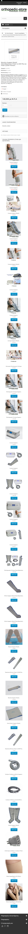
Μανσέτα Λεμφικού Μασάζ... (14, 697)
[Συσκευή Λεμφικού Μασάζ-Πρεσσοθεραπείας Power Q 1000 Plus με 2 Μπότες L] (14, 305)
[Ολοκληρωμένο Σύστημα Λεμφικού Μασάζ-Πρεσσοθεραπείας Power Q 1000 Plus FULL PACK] (14, 407)
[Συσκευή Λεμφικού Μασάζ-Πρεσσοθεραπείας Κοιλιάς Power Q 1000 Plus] (14, 177)
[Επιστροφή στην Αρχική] (2, 33)
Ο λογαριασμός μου (7, 923)
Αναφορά (3, 68)
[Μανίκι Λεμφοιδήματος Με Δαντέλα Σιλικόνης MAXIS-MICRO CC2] (14, 891)
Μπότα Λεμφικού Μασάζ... (14, 825)
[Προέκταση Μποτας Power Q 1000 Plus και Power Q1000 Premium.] (14, 662)
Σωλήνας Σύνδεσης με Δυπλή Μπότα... (14, 799)
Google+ (4, 88)
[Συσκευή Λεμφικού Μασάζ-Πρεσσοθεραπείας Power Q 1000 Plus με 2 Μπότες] (14, 228)
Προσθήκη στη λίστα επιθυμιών (12, 116)
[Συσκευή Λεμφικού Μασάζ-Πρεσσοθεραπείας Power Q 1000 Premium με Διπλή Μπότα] (14, 483)
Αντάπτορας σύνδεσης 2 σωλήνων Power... (14, 850)
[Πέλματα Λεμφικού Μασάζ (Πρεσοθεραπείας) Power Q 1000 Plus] (14, 636)
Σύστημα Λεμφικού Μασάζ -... (14, 340)
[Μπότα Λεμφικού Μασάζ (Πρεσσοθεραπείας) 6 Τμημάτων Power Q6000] (14, 815)
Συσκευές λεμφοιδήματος (19, 33)
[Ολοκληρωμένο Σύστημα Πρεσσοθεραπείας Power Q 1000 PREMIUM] (14, 560)
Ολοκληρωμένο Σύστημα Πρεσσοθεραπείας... (14, 570)
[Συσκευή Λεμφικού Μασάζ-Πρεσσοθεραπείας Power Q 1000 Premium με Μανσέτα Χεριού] (14, 534)
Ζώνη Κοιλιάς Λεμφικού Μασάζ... (14, 723)
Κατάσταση (3, 70)
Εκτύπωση (5, 93)
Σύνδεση (24, 2)
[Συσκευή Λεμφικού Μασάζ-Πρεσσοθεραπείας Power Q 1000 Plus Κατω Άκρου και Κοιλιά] (14, 279)
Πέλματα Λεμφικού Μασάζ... (14, 646)
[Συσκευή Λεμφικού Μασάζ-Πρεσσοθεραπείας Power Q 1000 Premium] (14, 432)
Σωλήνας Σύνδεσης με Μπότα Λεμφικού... (14, 774)
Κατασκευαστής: (4, 72)
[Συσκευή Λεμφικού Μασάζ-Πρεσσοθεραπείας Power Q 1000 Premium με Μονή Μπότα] (14, 458)
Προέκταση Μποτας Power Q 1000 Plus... (14, 672)
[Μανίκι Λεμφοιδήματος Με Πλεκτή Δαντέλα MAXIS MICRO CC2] (14, 866)
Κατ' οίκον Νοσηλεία (9, 33)
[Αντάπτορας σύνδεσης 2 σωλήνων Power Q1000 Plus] (14, 840)
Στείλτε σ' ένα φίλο (7, 91)
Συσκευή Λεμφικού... (14, 162)
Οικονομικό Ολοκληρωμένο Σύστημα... (14, 366)
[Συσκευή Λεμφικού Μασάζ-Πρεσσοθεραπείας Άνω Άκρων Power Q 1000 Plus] (14, 152)
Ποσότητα (4, 103)
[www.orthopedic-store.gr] (14, 10)
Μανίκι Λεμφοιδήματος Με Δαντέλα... (14, 901)
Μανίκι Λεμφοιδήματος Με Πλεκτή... (14, 876)
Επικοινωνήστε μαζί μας (19, 3)
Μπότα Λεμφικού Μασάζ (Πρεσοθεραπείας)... (14, 595)
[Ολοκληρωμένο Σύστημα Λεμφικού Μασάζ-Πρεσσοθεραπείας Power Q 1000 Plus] (14, 381)
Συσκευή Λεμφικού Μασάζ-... (14, 213)
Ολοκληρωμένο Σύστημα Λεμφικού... (14, 391)
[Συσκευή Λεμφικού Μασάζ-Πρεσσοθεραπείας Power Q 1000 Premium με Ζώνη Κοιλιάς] (14, 509)
